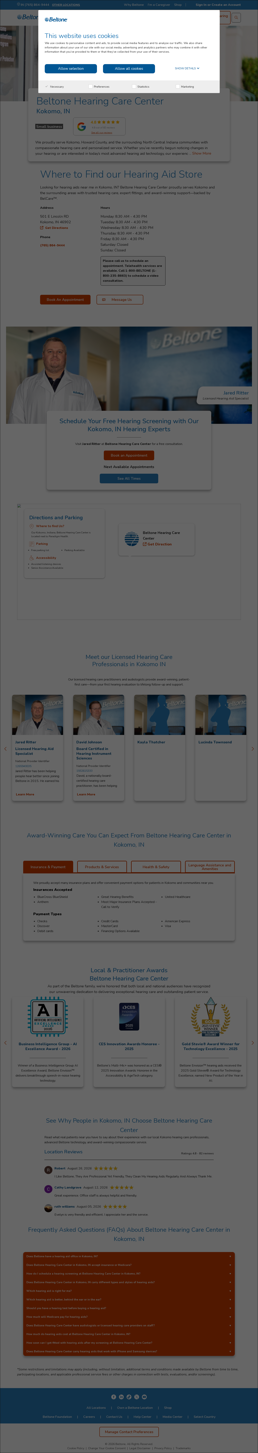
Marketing (187, 87)
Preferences (101, 87)
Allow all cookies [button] (129, 68)
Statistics (143, 87)
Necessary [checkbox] (56, 87)
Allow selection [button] (71, 68)
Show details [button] (186, 68)
